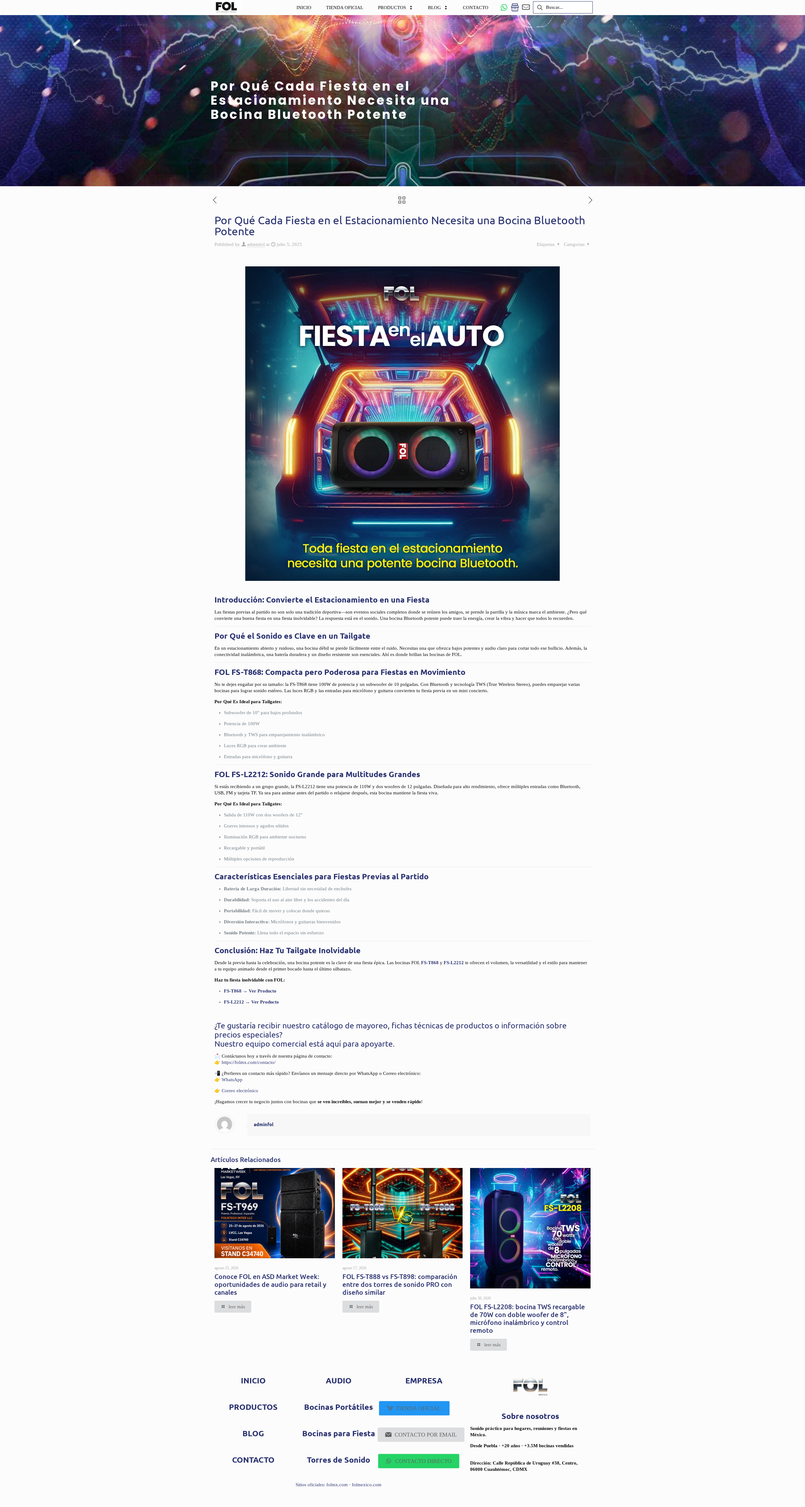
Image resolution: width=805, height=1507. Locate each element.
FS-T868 (430, 962)
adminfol (256, 244)
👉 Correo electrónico (236, 1090)
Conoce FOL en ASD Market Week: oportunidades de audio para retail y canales (270, 1284)
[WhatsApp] (504, 7)
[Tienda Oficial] (515, 7)
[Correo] (526, 7)
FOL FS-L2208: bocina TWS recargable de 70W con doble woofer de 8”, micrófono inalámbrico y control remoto (527, 1318)
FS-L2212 (454, 962)
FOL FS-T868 (237, 672)
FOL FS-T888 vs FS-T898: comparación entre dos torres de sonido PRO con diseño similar (399, 1284)
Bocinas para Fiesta (338, 1433)
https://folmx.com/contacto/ (248, 1062)
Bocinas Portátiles (338, 1407)
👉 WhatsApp (228, 1079)
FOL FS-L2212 (240, 774)
